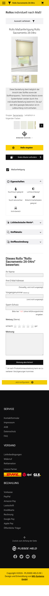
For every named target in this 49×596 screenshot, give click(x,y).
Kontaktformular (11, 418)
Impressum (9, 422)
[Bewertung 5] (32, 326)
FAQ (6, 436)
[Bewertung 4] (28, 326)
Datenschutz (10, 431)
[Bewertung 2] (19, 326)
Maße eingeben (26, 148)
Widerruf (8, 459)
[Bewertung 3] (24, 326)
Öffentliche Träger (12, 528)
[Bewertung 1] (15, 326)
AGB (6, 427)
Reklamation (10, 463)
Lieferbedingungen (13, 454)
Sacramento (18, 115)
